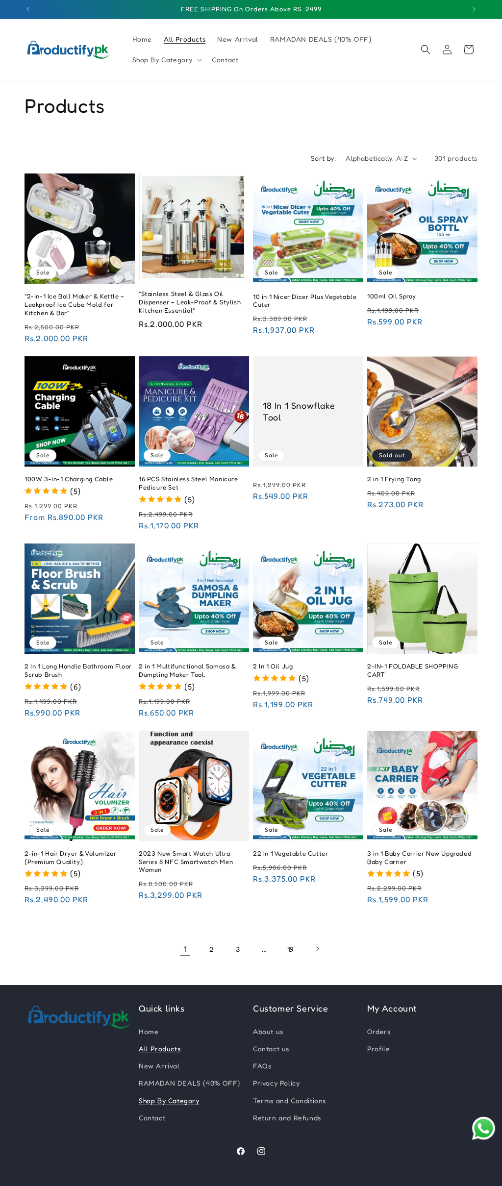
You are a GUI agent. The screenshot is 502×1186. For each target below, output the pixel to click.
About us (268, 1031)
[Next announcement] (474, 9)
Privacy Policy (276, 1083)
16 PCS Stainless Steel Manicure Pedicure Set (188, 483)
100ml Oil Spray (391, 296)
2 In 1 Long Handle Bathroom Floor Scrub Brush (78, 670)
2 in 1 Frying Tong (394, 479)
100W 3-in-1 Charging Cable (69, 479)
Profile (378, 1048)
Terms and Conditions (289, 1100)
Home (148, 1031)
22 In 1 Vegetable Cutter (290, 853)
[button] (166, 59)
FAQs (262, 1066)
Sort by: (323, 158)
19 (290, 949)
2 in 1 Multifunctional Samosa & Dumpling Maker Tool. (187, 670)
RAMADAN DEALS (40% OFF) (189, 1083)
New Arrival (159, 1066)
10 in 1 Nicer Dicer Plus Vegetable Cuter (304, 301)
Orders (379, 1031)
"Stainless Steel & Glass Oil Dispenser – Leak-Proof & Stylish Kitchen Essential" (190, 302)
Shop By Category (169, 1100)
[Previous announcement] (28, 9)
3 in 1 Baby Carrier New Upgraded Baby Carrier (419, 857)
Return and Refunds (287, 1117)
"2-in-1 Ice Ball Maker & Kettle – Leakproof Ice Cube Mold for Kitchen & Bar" (75, 304)
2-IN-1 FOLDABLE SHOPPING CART (412, 670)
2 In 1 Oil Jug (273, 666)
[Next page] (317, 949)
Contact (152, 1117)
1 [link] (185, 949)
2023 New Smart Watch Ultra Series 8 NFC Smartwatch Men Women (186, 861)
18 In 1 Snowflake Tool (299, 411)
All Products (159, 1048)
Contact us (271, 1048)
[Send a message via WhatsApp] (483, 1128)
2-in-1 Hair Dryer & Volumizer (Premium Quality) (70, 857)
